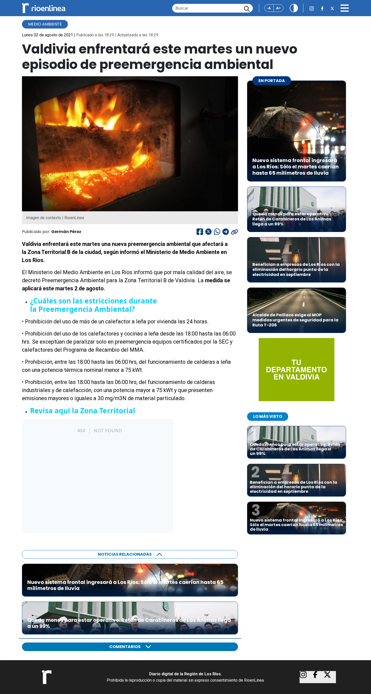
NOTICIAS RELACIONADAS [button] (125, 554)
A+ (278, 8)
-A (269, 8)
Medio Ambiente (45, 24)
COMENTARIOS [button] (125, 647)
